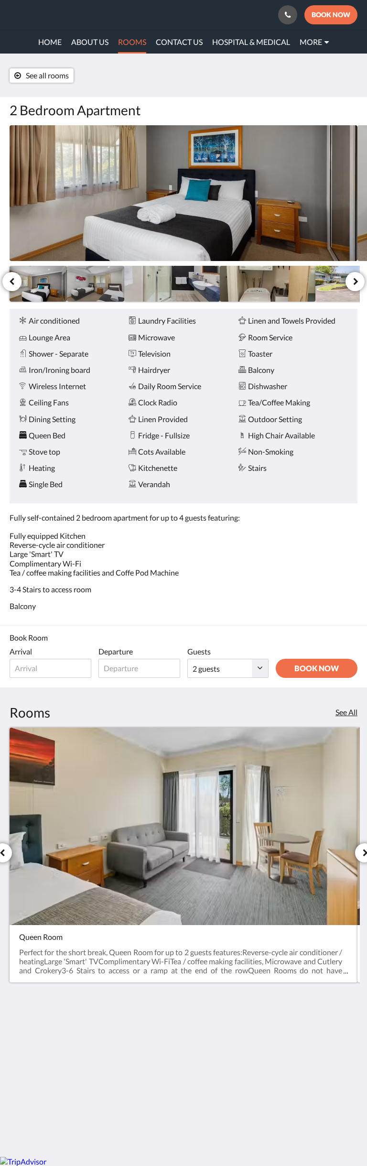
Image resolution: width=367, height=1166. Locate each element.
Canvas (206, 1126)
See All (346, 712)
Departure (115, 651)
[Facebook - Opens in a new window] (347, 1039)
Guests (199, 651)
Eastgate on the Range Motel (69, 14)
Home (138, 1082)
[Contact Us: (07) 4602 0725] (287, 14)
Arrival (21, 651)
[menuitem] (50, 42)
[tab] (154, 1042)
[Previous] (12, 281)
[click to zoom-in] (183, 193)
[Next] (355, 281)
